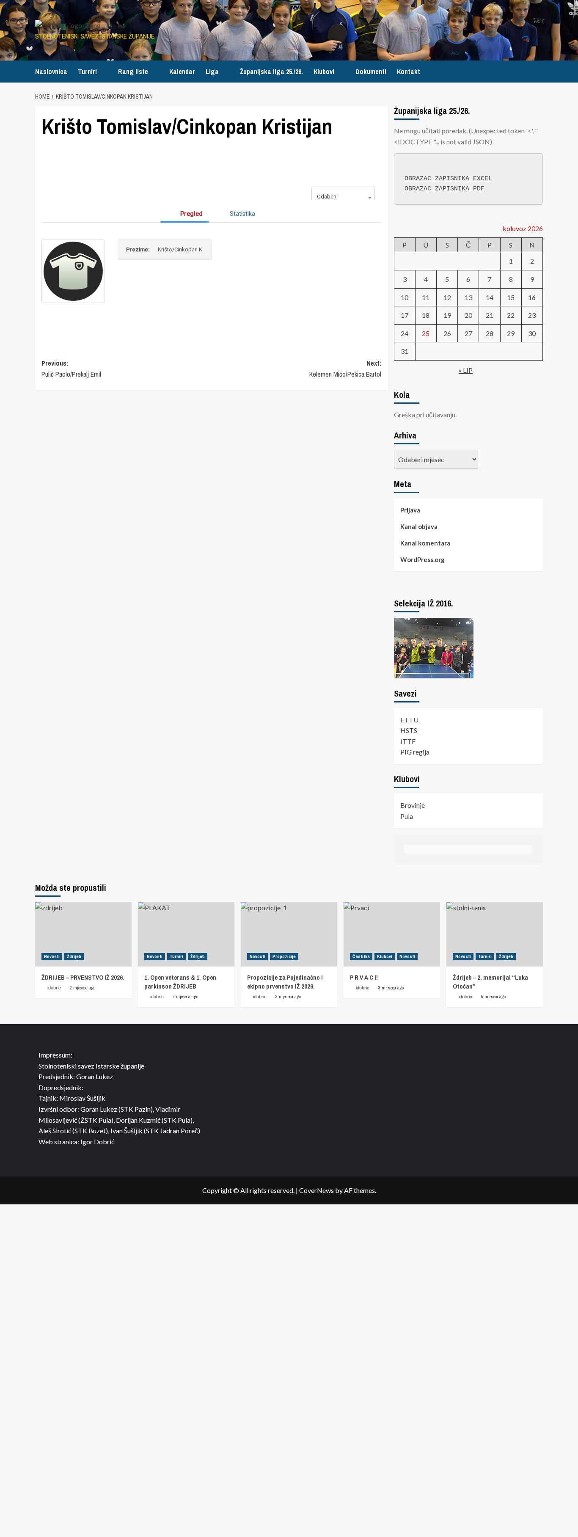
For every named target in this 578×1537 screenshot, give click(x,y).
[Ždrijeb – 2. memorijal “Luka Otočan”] (494, 934)
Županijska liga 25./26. (271, 71)
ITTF (408, 741)
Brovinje (412, 805)
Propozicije (284, 956)
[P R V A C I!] (392, 934)
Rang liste (133, 71)
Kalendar (182, 71)
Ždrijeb (74, 956)
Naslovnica (51, 71)
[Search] (537, 71)
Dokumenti (370, 71)
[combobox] (343, 197)
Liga (212, 71)
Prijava (410, 510)
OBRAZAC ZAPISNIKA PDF (444, 189)
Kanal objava (419, 526)
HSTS (408, 730)
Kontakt (408, 71)
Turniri (87, 71)
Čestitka (361, 956)
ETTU (409, 720)
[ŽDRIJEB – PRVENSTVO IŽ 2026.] (83, 934)
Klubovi (324, 71)
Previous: (71, 368)
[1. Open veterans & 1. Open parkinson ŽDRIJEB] (186, 934)
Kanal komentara (425, 543)
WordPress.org (422, 559)
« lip (466, 370)
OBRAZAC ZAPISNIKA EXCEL (448, 178)
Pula (406, 816)
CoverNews (316, 1190)
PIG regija (414, 752)
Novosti (52, 956)
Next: (345, 368)
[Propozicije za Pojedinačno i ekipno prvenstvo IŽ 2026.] (289, 934)
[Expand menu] (102, 72)
